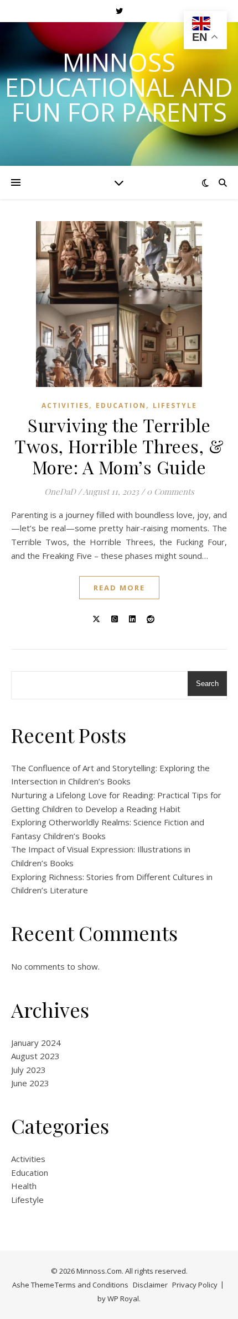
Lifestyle (175, 405)
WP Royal (123, 1299)
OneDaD (60, 491)
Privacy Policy (195, 1285)
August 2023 (35, 1055)
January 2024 (36, 1042)
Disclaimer (150, 1285)
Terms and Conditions (91, 1285)
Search (207, 683)
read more (119, 588)
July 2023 (28, 1069)
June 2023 (30, 1082)
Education (121, 405)
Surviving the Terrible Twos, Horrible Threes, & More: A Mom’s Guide (119, 446)
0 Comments (170, 491)
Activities (65, 405)
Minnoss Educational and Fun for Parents (119, 87)
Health (24, 1185)
